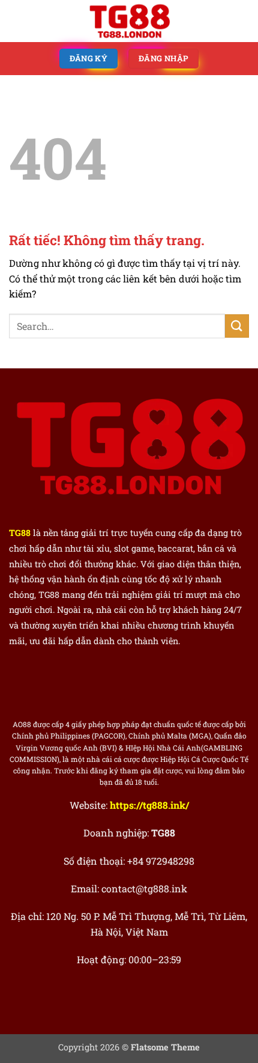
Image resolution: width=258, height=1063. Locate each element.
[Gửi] (237, 326)
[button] (16, 20)
